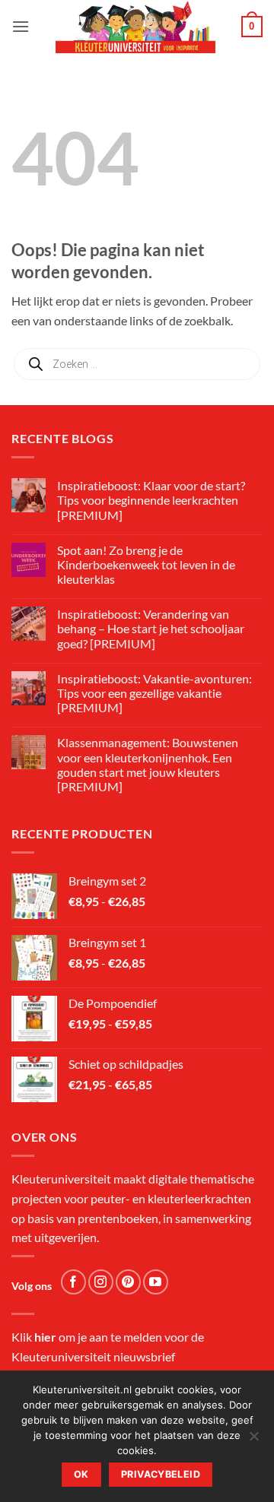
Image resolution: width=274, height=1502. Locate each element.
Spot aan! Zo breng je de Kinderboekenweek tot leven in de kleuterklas (146, 564)
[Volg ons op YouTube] (155, 1281)
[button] (20, 26)
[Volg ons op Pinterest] (128, 1281)
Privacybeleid (160, 1474)
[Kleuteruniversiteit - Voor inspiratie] (135, 26)
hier (45, 1336)
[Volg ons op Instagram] (100, 1281)
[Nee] (253, 1440)
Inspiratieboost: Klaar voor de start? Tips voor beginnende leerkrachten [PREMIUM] (151, 499)
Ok (81, 1474)
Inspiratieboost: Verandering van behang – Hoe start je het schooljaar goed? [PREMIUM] (150, 628)
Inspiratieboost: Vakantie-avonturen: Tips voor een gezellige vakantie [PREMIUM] (154, 693)
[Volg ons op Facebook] (73, 1281)
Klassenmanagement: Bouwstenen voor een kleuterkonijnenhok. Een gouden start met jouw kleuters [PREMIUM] (147, 764)
